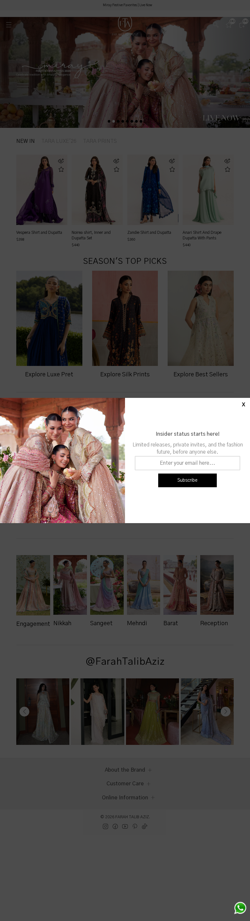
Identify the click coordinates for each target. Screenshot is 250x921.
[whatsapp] (240, 907)
